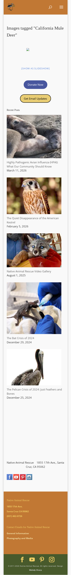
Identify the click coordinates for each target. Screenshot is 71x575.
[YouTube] (32, 559)
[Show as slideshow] (35, 68)
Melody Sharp (35, 570)
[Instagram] (51, 559)
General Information (18, 533)
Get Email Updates (35, 98)
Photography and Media (20, 538)
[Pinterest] (42, 559)
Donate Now (35, 84)
